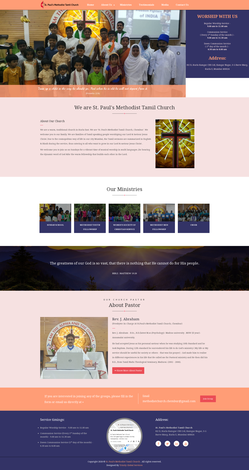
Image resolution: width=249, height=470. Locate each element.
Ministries (126, 4)
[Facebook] (158, 443)
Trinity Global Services (131, 465)
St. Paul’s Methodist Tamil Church (123, 461)
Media (165, 4)
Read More (159, 233)
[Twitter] (167, 443)
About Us (106, 4)
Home (90, 4)
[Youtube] (185, 443)
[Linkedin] (176, 443)
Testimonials (146, 4)
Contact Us (182, 4)
